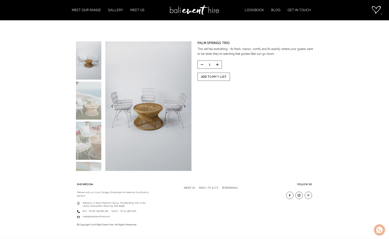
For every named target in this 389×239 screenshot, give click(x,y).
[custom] (289, 195)
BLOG (275, 10)
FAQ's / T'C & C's (208, 188)
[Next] (184, 106)
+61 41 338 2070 (128, 211)
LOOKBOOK (254, 10)
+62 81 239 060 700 (98, 211)
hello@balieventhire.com (96, 216)
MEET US (137, 10)
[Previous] (112, 106)
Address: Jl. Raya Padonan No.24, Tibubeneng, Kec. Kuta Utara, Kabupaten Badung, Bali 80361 (114, 204)
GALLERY (115, 10)
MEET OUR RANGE (86, 10)
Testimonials (230, 188)
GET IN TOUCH (299, 10)
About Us (189, 188)
